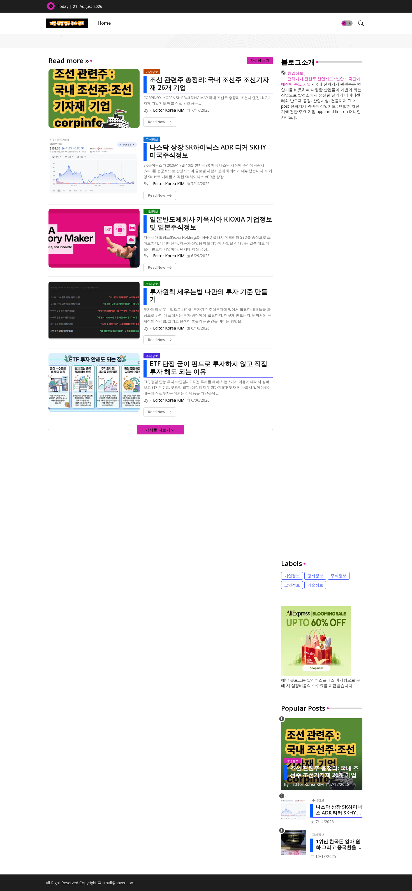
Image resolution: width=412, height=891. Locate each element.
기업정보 (292, 575)
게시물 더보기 (158, 429)
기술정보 (315, 585)
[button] (347, 23)
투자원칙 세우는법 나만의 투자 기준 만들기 (209, 295)
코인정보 (292, 585)
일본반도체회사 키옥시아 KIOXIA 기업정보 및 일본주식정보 (211, 223)
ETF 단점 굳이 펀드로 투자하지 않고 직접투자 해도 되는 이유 (208, 367)
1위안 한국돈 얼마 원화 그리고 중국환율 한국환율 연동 (339, 844)
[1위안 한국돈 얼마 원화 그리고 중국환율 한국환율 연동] (293, 842)
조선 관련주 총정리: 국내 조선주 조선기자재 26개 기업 (209, 83)
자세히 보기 (259, 60)
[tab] (104, 23)
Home (104, 23)
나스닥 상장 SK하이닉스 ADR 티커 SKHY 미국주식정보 (208, 151)
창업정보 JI (297, 73)
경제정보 (315, 575)
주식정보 (338, 575)
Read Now (156, 121)
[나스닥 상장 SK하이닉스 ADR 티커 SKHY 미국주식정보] (293, 808)
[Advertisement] (321, 341)
